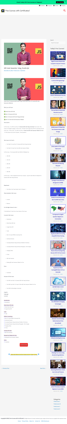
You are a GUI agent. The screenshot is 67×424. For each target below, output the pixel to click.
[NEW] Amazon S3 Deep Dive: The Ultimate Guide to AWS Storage (58, 129)
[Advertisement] (33, 25)
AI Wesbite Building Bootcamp (58, 338)
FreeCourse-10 (57, 404)
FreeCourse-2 (57, 406)
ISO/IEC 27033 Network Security (57, 95)
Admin (61, 65)
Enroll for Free (24, 344)
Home (19, 421)
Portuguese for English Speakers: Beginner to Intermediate (58, 217)
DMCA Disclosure (45, 421)
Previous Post (5, 368)
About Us (31, 421)
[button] (64, 10)
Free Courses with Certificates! (17, 11)
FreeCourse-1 (17, 70)
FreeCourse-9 (57, 409)
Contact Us (37, 421)
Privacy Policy (25, 421)
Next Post (43, 368)
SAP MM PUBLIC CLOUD (58, 287)
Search (52, 40)
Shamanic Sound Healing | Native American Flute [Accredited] (58, 321)
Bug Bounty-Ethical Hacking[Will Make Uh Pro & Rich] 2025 (58, 270)
